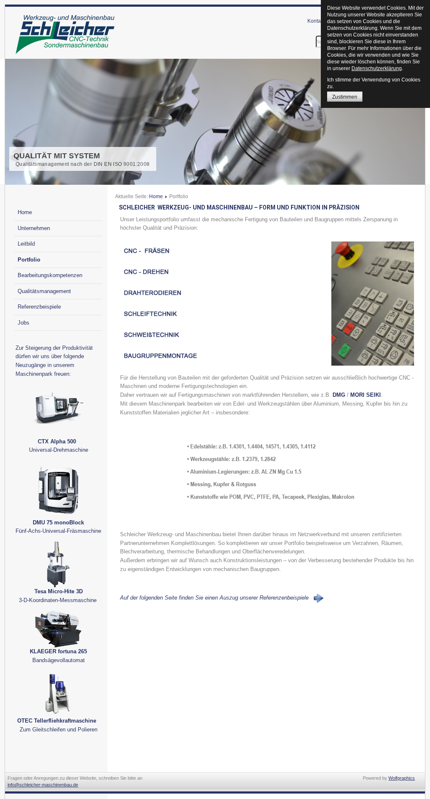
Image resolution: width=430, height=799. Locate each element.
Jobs (23, 323)
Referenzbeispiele (39, 307)
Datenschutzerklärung (376, 68)
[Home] (65, 54)
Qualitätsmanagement (44, 291)
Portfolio (29, 260)
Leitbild (26, 244)
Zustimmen (344, 97)
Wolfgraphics (401, 778)
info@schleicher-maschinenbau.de (43, 784)
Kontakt (316, 21)
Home (156, 196)
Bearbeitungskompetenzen (50, 275)
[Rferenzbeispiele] (316, 598)
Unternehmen (34, 228)
